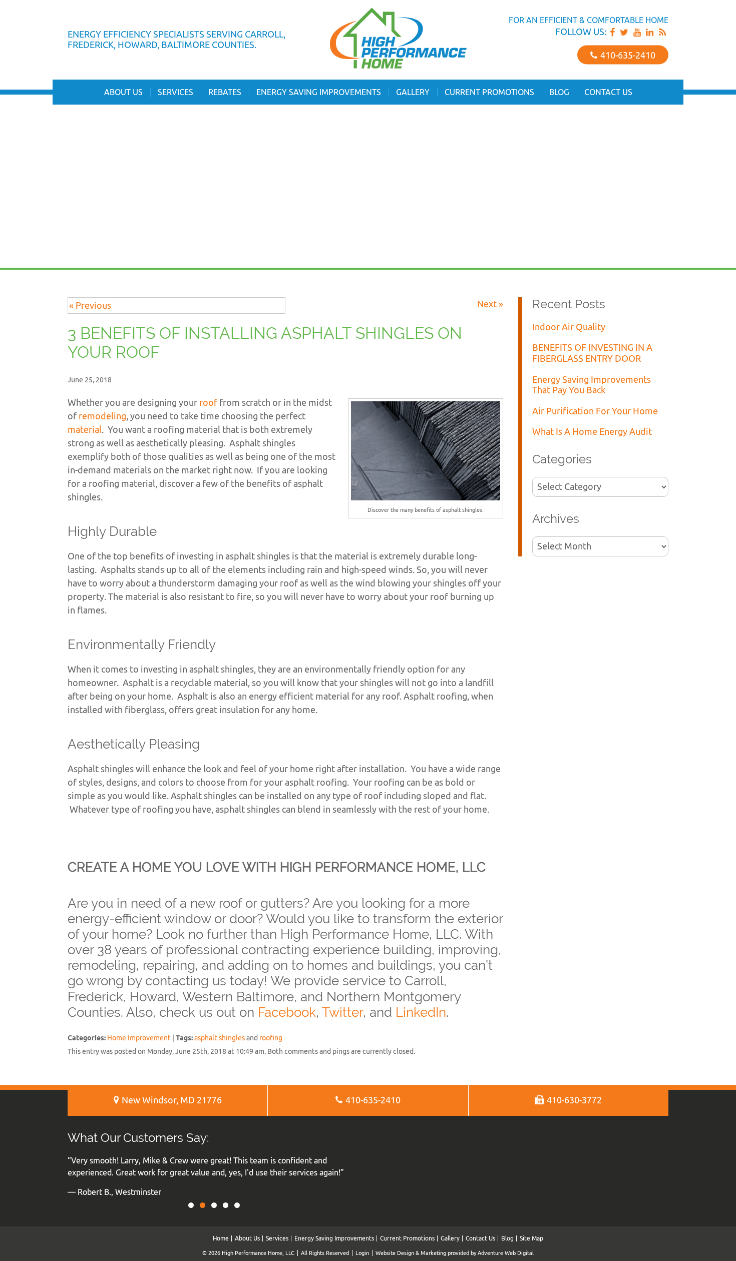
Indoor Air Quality (568, 327)
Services (175, 92)
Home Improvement (139, 1037)
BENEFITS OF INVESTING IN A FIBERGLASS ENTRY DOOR (592, 353)
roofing (270, 1037)
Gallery (413, 92)
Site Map (531, 1238)
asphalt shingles (219, 1037)
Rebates (224, 92)
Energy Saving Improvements (318, 92)
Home (221, 1238)
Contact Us (608, 92)
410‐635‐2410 (626, 55)
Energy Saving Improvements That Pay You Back (591, 385)
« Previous (90, 305)
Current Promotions (489, 92)
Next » (490, 304)
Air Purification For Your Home (595, 411)
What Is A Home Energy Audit (592, 431)
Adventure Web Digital (506, 1252)
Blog (559, 92)
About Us (123, 92)
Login (362, 1252)
